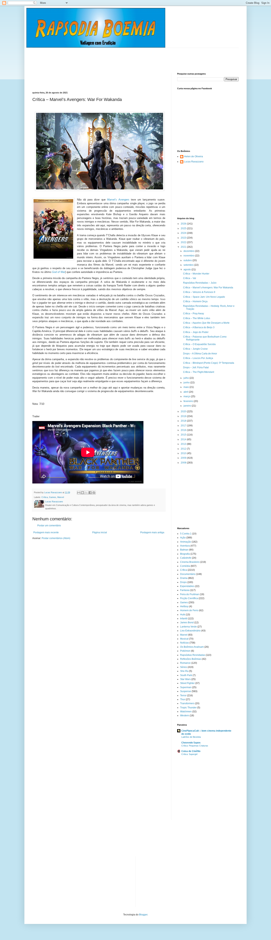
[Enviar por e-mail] (79, 493)
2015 (184, 434)
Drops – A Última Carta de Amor (200, 353)
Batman (184, 549)
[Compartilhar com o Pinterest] (94, 493)
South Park (186, 675)
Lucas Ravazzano (194, 161)
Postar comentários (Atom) (56, 538)
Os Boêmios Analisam (192, 647)
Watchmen (186, 711)
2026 (184, 223)
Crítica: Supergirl (189, 754)
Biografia (185, 553)
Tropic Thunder (188, 707)
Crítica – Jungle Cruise (195, 348)
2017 (184, 425)
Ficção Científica (189, 598)
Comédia (185, 566)
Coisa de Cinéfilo (190, 751)
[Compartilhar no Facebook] (90, 493)
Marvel (60, 497)
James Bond (187, 622)
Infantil (183, 618)
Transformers (187, 703)
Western (184, 715)
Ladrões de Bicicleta (191, 737)
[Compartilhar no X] (86, 493)
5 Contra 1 (185, 533)
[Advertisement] (104, 57)
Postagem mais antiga (152, 532)
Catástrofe (185, 557)
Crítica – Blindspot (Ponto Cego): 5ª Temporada (208, 363)
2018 (184, 420)
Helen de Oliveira (193, 156)
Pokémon (185, 650)
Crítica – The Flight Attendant (198, 372)
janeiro (188, 405)
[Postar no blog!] (83, 493)
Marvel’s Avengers (118, 199)
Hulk (182, 614)
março (187, 396)
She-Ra (184, 671)
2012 (184, 448)
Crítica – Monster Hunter (196, 273)
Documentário (187, 574)
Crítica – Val (189, 278)
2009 (184, 458)
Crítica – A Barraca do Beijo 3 (198, 327)
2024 (184, 233)
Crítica (44, 497)
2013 (184, 444)
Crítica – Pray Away (193, 313)
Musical (184, 638)
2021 (184, 247)
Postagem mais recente (46, 532)
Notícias (184, 642)
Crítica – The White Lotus (196, 318)
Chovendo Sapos (191, 742)
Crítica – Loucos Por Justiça (198, 358)
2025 (184, 228)
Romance (185, 663)
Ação (183, 537)
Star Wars (185, 679)
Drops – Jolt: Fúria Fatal (196, 367)
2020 (184, 411)
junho (187, 382)
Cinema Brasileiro (190, 562)
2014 (184, 439)
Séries (183, 667)
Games (52, 497)
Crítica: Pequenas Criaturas (194, 745)
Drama (183, 578)
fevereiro (189, 401)
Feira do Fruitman (189, 594)
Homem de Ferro (189, 610)
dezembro (189, 251)
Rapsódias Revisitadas (192, 655)
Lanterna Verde (188, 626)
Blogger (143, 914)
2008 (184, 462)
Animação (185, 541)
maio (186, 387)
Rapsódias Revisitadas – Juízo (199, 282)
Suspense (185, 691)
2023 (184, 237)
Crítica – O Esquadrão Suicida (199, 344)
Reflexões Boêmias (190, 659)
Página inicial (99, 532)
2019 (184, 416)
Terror (183, 695)
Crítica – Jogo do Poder (196, 332)
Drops (183, 582)
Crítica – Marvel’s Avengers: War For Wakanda (208, 287)
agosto (187, 269)
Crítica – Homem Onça (195, 301)
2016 (184, 430)
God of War (58, 271)
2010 (184, 453)
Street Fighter (187, 683)
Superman (185, 687)
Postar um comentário (49, 525)
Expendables (187, 586)
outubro (188, 260)
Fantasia (184, 590)
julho (186, 378)
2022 (184, 242)
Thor (182, 699)
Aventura (185, 545)
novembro (189, 255)
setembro (189, 265)
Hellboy (184, 606)
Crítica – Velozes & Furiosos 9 (199, 292)
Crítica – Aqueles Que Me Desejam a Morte (206, 322)
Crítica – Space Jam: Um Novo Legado (204, 296)
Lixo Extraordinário (190, 630)
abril (186, 391)
